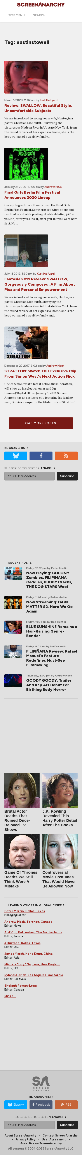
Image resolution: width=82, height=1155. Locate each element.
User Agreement (54, 1139)
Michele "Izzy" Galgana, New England (32, 964)
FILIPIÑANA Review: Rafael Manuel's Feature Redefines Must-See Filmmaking (51, 658)
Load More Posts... (41, 423)
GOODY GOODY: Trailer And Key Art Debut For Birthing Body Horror (49, 685)
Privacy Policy (25, 1139)
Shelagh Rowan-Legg (20, 986)
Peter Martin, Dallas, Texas (24, 911)
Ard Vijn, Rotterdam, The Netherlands (33, 932)
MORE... (10, 996)
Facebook (43, 1104)
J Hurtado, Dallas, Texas (22, 943)
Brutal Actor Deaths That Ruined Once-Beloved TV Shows (17, 820)
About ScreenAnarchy (20, 1135)
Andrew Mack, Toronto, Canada (28, 922)
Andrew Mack (53, 187)
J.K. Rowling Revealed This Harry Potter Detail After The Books (59, 818)
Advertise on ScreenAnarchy (41, 1143)
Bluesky (19, 1104)
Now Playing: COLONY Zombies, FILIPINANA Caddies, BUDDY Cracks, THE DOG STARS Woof (49, 580)
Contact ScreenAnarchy (60, 1135)
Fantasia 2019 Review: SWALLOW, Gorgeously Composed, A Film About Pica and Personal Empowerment (39, 284)
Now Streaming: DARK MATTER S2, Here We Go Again (49, 607)
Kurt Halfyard (49, 100)
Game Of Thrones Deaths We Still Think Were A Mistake (20, 879)
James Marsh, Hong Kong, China (28, 954)
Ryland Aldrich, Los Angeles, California (33, 975)
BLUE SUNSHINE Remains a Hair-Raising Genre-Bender (51, 631)
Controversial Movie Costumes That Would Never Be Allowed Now (59, 879)
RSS (68, 1104)
